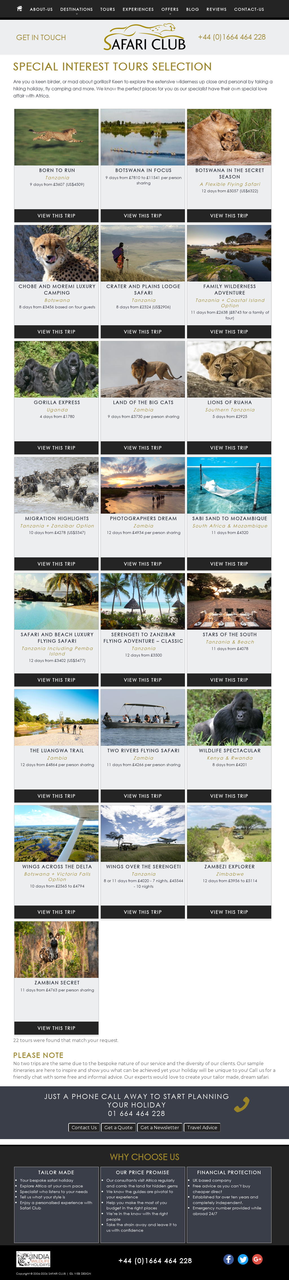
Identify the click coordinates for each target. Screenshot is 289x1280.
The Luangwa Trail (57, 750)
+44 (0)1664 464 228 (232, 36)
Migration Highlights (57, 518)
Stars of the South (230, 634)
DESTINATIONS (76, 9)
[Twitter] (243, 1259)
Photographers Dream (143, 518)
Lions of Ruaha (230, 402)
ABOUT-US (41, 9)
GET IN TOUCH (41, 37)
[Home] (19, 9)
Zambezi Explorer (230, 866)
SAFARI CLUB (57, 1274)
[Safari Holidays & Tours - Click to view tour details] (56, 137)
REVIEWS (217, 9)
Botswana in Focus (143, 170)
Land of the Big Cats (143, 402)
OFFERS (170, 9)
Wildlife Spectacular (230, 750)
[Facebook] (228, 1259)
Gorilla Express (57, 402)
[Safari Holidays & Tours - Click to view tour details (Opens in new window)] (56, 253)
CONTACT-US (249, 9)
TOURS (107, 9)
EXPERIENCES (138, 9)
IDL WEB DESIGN (80, 1274)
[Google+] (257, 1259)
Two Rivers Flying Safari (144, 750)
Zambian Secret (57, 982)
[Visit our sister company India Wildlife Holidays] (33, 1266)
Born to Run (57, 170)
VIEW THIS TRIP (57, 216)
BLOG (192, 9)
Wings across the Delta (57, 866)
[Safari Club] (144, 47)
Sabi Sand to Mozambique (230, 518)
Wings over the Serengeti (143, 866)
